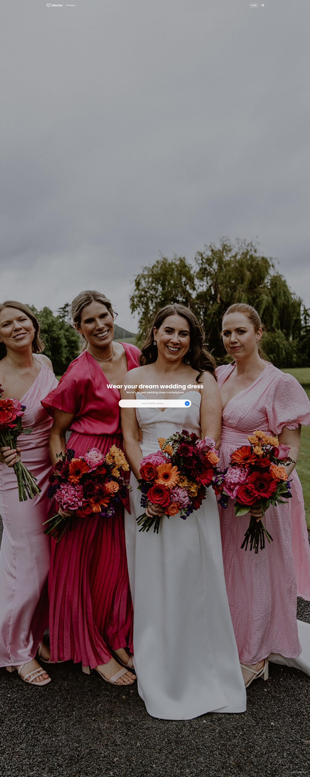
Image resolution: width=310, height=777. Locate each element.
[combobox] (155, 403)
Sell (254, 5)
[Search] (187, 403)
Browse (72, 5)
